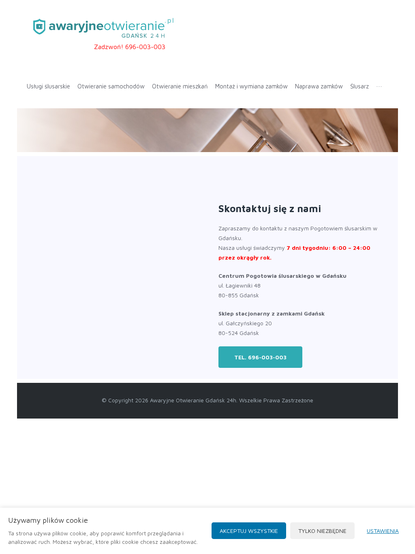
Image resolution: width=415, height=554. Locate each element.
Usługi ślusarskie (48, 86)
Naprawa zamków (319, 86)
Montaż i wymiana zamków (251, 86)
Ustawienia (383, 530)
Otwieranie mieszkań (180, 86)
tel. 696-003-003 (260, 357)
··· (379, 86)
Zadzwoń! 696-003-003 (129, 46)
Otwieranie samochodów (111, 86)
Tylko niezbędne (322, 530)
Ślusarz (359, 86)
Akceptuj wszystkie (249, 530)
